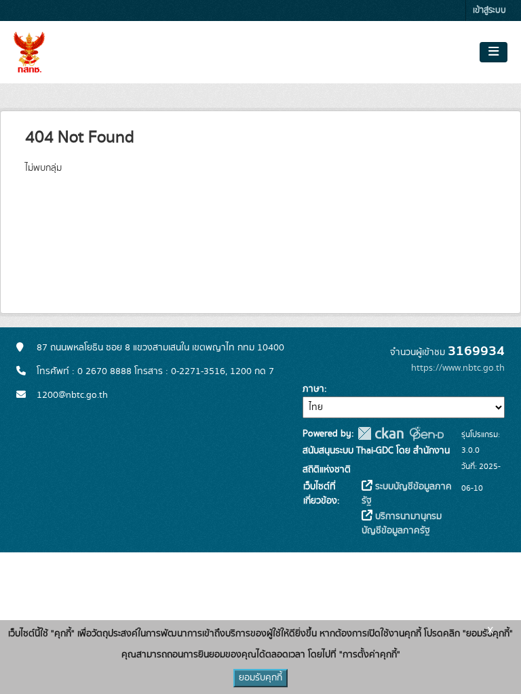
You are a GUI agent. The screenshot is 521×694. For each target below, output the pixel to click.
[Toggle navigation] (493, 52)
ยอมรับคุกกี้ (260, 678)
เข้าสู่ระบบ (489, 10)
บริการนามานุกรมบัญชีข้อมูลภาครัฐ (402, 523)
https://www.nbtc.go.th (458, 368)
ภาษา (313, 389)
